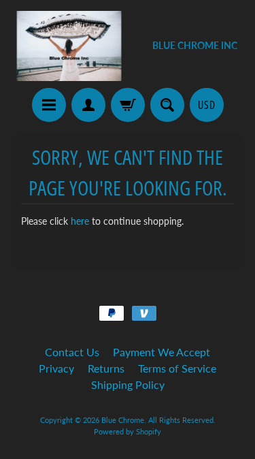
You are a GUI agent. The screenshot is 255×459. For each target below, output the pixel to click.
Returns (106, 368)
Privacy (56, 368)
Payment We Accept (161, 351)
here (80, 221)
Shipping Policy (128, 384)
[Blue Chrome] (69, 46)
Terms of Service (177, 368)
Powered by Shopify (127, 431)
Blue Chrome (122, 419)
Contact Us (72, 351)
